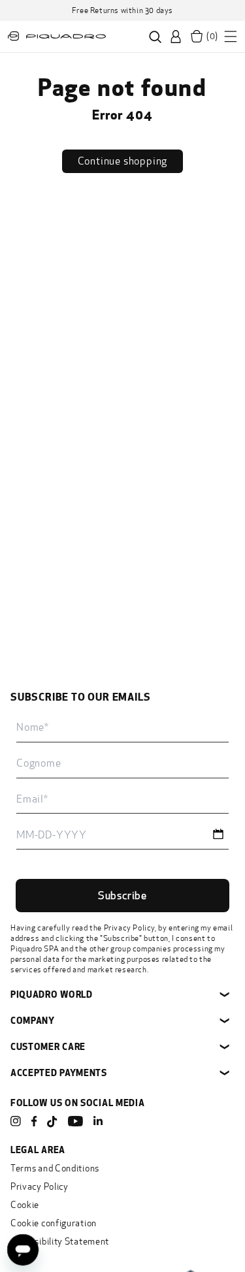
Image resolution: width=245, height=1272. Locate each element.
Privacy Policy (129, 927)
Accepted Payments (58, 1072)
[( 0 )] (196, 36)
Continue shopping (123, 161)
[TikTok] (52, 1122)
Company (32, 1020)
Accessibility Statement (59, 1241)
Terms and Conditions (54, 1168)
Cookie (24, 1205)
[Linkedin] (98, 1121)
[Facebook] (34, 1121)
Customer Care (48, 1046)
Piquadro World (51, 994)
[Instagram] (15, 1121)
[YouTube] (75, 1121)
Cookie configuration (53, 1223)
